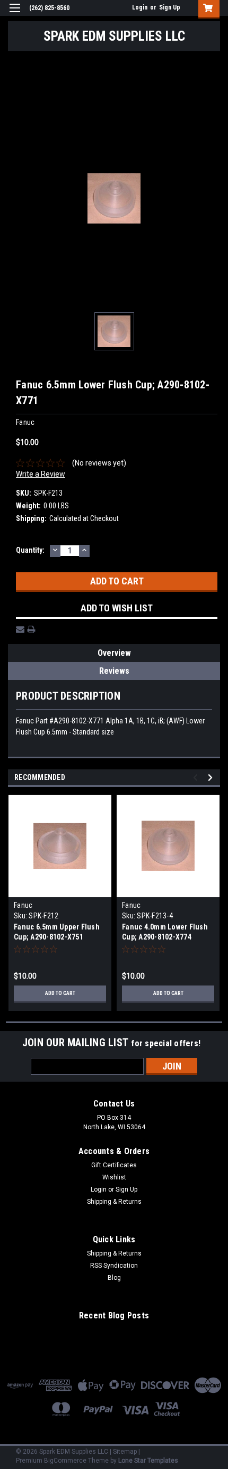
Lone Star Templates (148, 1460)
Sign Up (169, 7)
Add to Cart (60, 993)
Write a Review (40, 474)
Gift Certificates (114, 1165)
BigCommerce (65, 1460)
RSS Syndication (114, 1265)
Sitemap (125, 1451)
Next (212, 778)
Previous (197, 778)
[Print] (31, 629)
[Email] (20, 629)
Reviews (114, 671)
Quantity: (30, 550)
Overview (114, 653)
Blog (114, 1277)
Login (139, 7)
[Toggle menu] (14, 14)
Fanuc (23, 905)
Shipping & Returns (114, 1201)
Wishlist (114, 1177)
